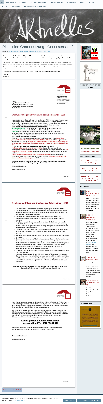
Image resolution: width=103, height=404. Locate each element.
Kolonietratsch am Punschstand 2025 (92, 283)
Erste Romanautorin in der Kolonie (92, 193)
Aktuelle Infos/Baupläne (35, 51)
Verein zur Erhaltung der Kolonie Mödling (19, 51)
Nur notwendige (69, 400)
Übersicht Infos (46, 51)
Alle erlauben (95, 400)
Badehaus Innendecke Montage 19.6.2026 (92, 217)
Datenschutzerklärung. (19, 400)
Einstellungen (83, 400)
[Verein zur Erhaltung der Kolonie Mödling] (2, 2)
